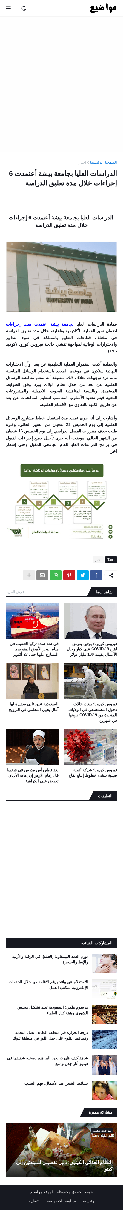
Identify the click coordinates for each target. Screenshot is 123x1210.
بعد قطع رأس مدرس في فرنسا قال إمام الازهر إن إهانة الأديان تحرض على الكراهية (33, 775)
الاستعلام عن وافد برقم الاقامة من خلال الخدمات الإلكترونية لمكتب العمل (48, 984)
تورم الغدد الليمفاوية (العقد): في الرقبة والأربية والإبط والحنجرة (50, 959)
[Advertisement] (61, 84)
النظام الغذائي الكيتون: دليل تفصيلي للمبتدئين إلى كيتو (64, 1165)
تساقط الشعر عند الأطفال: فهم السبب (56, 1083)
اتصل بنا (33, 1201)
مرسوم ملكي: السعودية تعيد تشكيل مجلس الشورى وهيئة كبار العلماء (52, 1010)
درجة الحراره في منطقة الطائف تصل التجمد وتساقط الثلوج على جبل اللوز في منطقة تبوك (50, 1035)
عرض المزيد (15, 592)
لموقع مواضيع (41, 1192)
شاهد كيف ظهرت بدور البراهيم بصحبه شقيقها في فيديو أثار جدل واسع (47, 1061)
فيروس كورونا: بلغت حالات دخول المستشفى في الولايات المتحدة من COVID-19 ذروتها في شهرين (92, 712)
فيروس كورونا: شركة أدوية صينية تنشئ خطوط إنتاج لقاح (93, 773)
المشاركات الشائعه (97, 943)
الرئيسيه (90, 1201)
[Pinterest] (69, 575)
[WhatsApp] (56, 575)
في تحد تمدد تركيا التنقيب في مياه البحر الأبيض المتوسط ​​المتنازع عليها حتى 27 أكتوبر (34, 649)
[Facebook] (96, 575)
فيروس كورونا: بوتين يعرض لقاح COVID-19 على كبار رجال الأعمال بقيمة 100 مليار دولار (92, 649)
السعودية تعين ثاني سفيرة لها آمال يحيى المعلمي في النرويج (34, 707)
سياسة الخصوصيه (61, 1201)
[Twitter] (83, 575)
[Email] (42, 575)
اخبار (82, 162)
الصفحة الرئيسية (103, 162)
